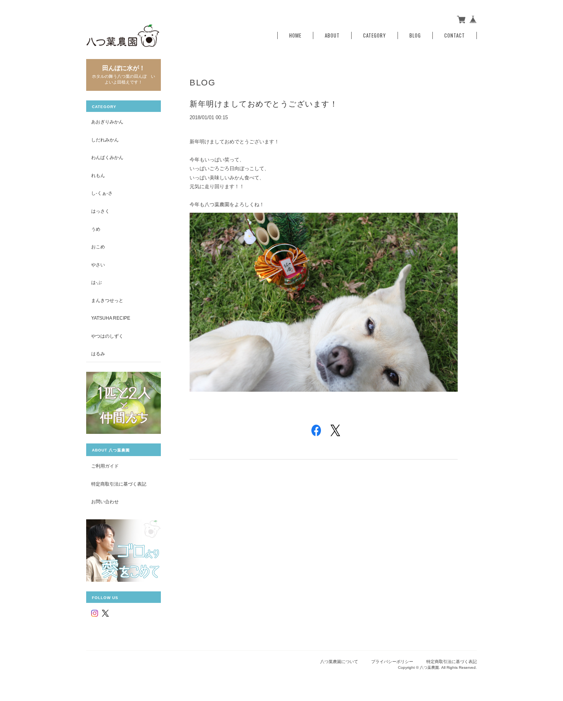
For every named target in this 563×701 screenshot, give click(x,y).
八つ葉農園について (339, 661)
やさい (98, 264)
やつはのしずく (107, 335)
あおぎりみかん (107, 121)
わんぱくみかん (107, 157)
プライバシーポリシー (392, 661)
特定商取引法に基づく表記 (118, 483)
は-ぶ (96, 282)
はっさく (100, 210)
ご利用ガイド (105, 465)
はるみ (98, 353)
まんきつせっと (107, 300)
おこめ (98, 246)
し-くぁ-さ (102, 192)
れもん (98, 175)
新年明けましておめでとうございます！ (264, 104)
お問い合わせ (105, 501)
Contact (454, 35)
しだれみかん (105, 139)
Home (295, 35)
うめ (95, 229)
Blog (415, 35)
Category (374, 35)
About (332, 35)
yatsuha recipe (110, 317)
